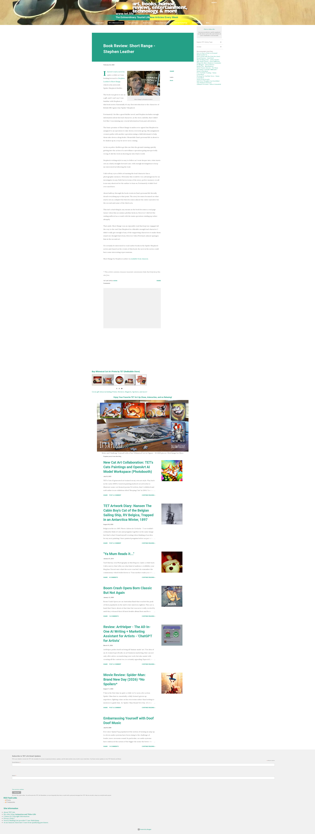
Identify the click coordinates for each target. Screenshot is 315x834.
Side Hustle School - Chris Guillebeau (208, 61)
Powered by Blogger (145, 829)
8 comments (113, 577)
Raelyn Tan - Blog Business (205, 66)
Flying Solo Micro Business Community (209, 63)
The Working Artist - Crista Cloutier (208, 59)
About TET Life (9, 812)
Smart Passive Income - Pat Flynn (207, 68)
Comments (10, 802)
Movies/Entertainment (163, 23)
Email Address (16, 762)
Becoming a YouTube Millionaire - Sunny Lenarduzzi (207, 70)
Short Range (115, 81)
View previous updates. (18, 789)
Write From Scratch (203, 79)
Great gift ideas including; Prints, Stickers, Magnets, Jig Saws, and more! (119, 392)
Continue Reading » (148, 495)
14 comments (114, 746)
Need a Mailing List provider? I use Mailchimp (21, 820)
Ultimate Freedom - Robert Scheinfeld (209, 84)
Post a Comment (115, 495)
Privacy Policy (9, 818)
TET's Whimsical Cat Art (116, 23)
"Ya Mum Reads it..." (118, 554)
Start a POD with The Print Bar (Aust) (208, 56)
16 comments (114, 616)
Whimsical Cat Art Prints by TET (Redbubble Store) (118, 371)
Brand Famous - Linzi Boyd (205, 58)
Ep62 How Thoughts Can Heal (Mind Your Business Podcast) (208, 81)
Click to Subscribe (209, 29)
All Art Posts (147, 23)
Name (14, 775)
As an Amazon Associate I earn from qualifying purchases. (26, 822)
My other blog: (20, 814)
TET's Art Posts (133, 23)
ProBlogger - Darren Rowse (205, 64)
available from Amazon (139, 259)
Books (171, 80)
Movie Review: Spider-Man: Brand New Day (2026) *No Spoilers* (124, 679)
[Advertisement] (131, 28)
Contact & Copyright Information (16, 816)
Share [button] (172, 71)
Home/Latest (99, 23)
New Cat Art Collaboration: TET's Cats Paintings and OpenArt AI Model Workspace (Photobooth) (128, 467)
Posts (8, 800)
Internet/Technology (180, 23)
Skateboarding (196, 23)
